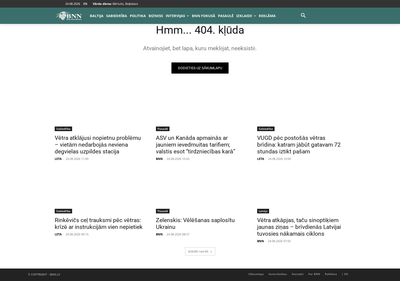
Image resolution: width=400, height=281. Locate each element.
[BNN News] (68, 15)
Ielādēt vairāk (198, 251)
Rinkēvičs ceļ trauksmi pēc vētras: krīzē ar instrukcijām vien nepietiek (99, 223)
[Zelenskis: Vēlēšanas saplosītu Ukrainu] (200, 191)
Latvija (263, 211)
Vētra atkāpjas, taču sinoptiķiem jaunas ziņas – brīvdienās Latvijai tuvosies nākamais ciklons (299, 227)
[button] (303, 16)
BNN (159, 159)
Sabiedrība (63, 129)
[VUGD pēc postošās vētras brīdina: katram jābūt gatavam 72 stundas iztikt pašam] (301, 109)
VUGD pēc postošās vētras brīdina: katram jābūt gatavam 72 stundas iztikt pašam (299, 145)
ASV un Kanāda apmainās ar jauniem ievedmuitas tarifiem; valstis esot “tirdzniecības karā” (195, 145)
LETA (58, 159)
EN (85, 4)
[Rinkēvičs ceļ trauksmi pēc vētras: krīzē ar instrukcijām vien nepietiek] (99, 191)
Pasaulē (163, 129)
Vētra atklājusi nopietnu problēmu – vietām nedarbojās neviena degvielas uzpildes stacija (98, 145)
